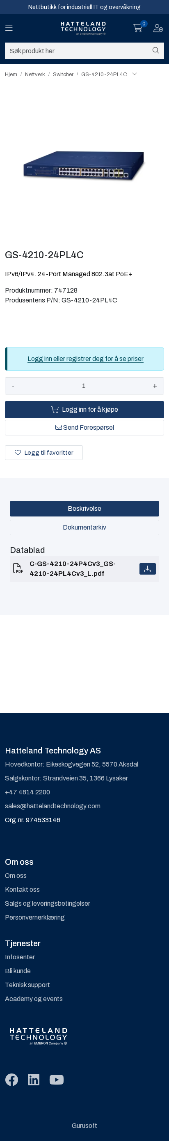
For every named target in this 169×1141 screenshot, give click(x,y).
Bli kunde (18, 970)
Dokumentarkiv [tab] (84, 527)
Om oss (16, 875)
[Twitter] (11, 1080)
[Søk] (156, 51)
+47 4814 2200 (27, 792)
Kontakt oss (22, 889)
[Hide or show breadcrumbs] (134, 74)
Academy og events (34, 998)
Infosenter (20, 957)
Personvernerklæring (35, 917)
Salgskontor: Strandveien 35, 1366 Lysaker (66, 778)
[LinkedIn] (33, 1080)
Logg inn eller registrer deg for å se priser (85, 358)
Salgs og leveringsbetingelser (47, 903)
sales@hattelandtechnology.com (52, 806)
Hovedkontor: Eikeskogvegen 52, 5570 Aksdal (71, 764)
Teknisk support (27, 984)
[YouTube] (56, 1080)
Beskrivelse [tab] (84, 508)
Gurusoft (84, 1125)
